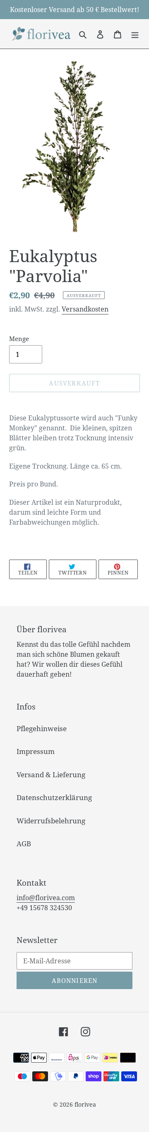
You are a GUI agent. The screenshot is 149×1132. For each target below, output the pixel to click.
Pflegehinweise (42, 728)
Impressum (36, 751)
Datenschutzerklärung (54, 797)
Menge (19, 338)
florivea (85, 1104)
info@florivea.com (46, 897)
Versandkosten (85, 309)
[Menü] (135, 34)
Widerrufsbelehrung (51, 820)
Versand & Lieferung (51, 774)
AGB (24, 843)
